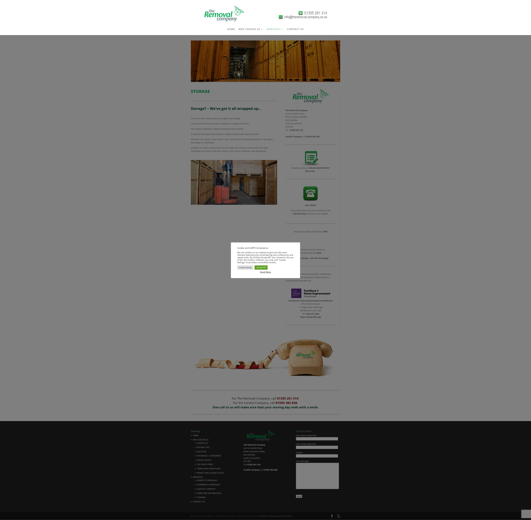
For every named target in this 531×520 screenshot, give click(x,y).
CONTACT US (295, 29)
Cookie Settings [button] (245, 267)
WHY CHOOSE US (249, 29)
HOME (231, 29)
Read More (265, 272)
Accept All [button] (261, 267)
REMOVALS (274, 29)
